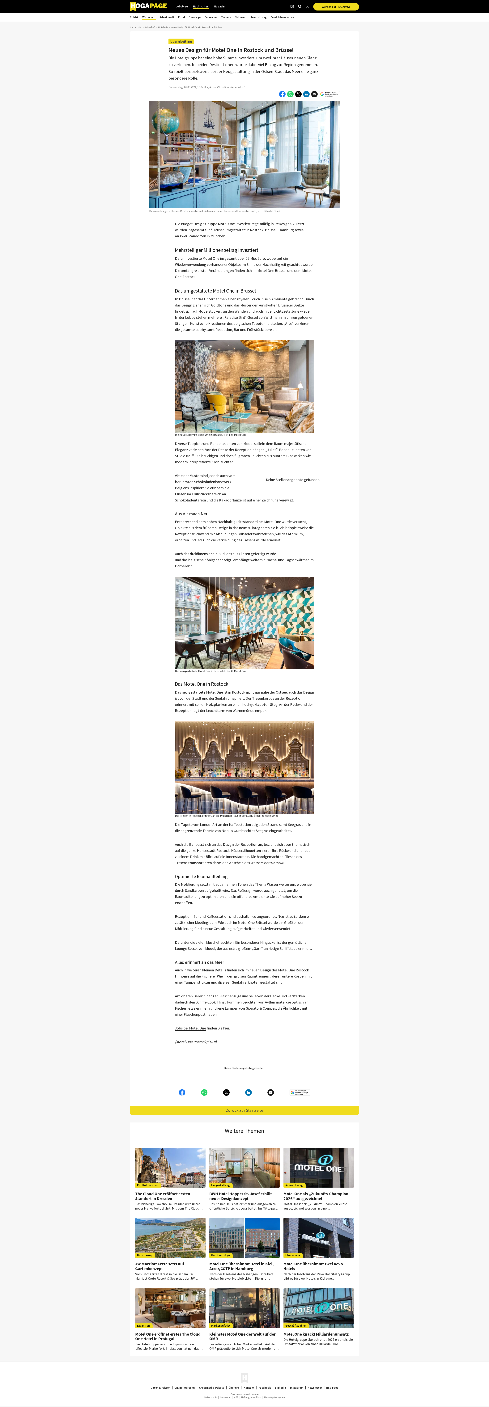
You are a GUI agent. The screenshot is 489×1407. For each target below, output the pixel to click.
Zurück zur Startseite (244, 1110)
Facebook (265, 1387)
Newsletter (315, 1387)
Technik (226, 17)
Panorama (211, 17)
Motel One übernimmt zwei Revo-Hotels (313, 1266)
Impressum (225, 1397)
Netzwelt (241, 17)
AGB (236, 1397)
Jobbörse (182, 6)
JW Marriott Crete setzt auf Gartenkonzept (159, 1266)
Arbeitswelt (166, 17)
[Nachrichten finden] (300, 7)
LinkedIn (280, 1387)
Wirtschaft (149, 17)
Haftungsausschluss (251, 1397)
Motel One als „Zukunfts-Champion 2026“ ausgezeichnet (315, 1196)
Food (181, 17)
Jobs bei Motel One (190, 1028)
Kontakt (249, 1387)
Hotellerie (163, 27)
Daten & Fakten (160, 1387)
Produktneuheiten (282, 17)
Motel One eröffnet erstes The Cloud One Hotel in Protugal (168, 1336)
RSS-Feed (332, 1387)
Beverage (195, 17)
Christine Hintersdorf (231, 87)
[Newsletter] (292, 7)
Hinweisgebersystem (274, 1397)
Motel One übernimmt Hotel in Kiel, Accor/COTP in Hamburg (241, 1266)
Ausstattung (259, 17)
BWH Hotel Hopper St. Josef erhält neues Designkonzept (240, 1196)
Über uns (234, 1387)
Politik (134, 17)
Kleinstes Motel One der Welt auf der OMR (242, 1336)
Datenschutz (210, 1397)
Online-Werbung (184, 1387)
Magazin (219, 6)
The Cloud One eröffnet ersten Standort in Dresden (162, 1196)
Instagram (296, 1387)
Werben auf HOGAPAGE (336, 7)
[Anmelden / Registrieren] (307, 7)
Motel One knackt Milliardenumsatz (316, 1334)
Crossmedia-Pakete (211, 1387)
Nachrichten (201, 6)
